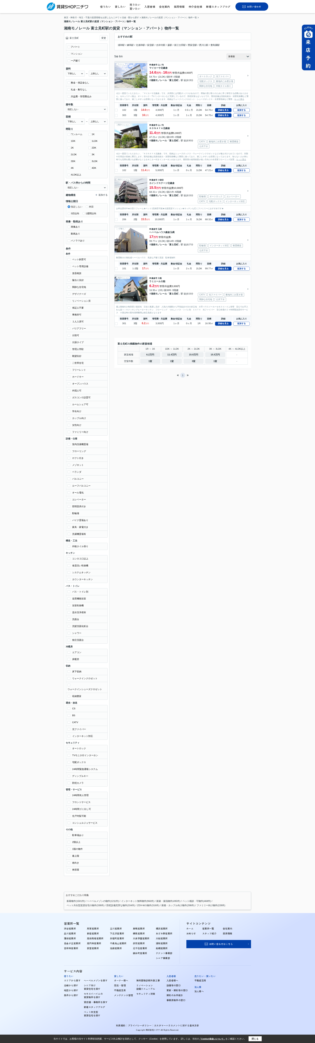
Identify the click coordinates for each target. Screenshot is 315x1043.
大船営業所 (162, 938)
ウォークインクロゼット (84, 678)
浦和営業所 (162, 943)
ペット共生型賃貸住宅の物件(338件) (85, 905)
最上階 (75, 856)
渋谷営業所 (70, 928)
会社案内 (164, 7)
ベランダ (76, 472)
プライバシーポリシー (140, 1025)
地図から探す (71, 990)
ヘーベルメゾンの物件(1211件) (103, 901)
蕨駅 (170, 45)
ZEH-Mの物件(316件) (148, 905)
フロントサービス (81, 802)
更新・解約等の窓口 (177, 990)
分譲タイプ (78, 342)
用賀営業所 (93, 928)
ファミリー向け (80, 432)
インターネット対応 (82, 736)
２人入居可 (78, 321)
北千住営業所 (140, 948)
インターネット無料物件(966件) (137, 901)
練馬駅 (130, 45)
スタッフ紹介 (209, 933)
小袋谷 (161, 180)
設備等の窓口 (174, 985)
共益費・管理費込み (81, 96)
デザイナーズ (79, 294)
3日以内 (75, 213)
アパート (75, 47)
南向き (75, 862)
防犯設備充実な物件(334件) (120, 905)
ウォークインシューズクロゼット (85, 689)
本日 (91, 206)
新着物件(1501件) (76, 901)
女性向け (76, 425)
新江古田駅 (180, 45)
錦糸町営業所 (140, 953)
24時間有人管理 (80, 795)
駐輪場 (75, 513)
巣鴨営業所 (139, 928)
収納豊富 (76, 696)
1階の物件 (77, 849)
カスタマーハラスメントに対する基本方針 (176, 1025)
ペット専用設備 (80, 266)
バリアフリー (79, 328)
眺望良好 (76, 356)
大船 (160, 278)
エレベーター (79, 499)
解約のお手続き (175, 995)
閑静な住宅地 (79, 287)
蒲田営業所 (70, 938)
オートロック (79, 748)
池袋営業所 (116, 948)
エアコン (76, 652)
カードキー (78, 376)
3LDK (94, 161)
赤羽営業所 (139, 943)
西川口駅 (203, 45)
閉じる (255, 1038)
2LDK (74, 154)
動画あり (75, 233)
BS (73, 715)
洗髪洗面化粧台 (80, 626)
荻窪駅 (150, 45)
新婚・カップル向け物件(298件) (178, 905)
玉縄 (160, 229)
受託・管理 (120, 985)
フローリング (79, 451)
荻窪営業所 (93, 948)
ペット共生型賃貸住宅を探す (92, 1013)
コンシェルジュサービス (84, 823)
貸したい (120, 7)
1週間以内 (91, 213)
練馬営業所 (139, 933)
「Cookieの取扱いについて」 (212, 1039)
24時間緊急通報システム (85, 769)
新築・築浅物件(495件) (168, 901)
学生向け (76, 411)
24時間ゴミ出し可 (81, 809)
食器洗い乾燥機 (80, 565)
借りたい (105, 7)
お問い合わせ (254, 6)
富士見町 (173, 80)
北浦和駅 (140, 45)
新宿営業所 (93, 933)
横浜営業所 (162, 928)
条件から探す (71, 995)
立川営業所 (116, 928)
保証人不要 (78, 307)
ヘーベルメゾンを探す (95, 980)
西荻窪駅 (192, 45)
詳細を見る (223, 110)
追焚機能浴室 (79, 598)
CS (73, 708)
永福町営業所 (117, 938)
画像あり (75, 226)
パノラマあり (78, 240)
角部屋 (75, 869)
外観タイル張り (80, 546)
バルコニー (78, 478)
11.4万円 (172, 354)
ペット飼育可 (79, 259)
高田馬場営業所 (95, 938)
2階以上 (76, 842)
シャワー (76, 633)
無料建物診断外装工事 (148, 980)
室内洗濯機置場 (80, 444)
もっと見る (239, 99)
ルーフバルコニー (81, 485)
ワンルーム (76, 134)
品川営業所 (70, 933)
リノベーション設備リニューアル (145, 987)
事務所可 (76, 314)
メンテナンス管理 (123, 995)
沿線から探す (71, 985)
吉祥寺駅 (160, 45)
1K (93, 134)
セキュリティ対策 (145, 993)
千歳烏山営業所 (118, 943)
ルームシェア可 (80, 404)
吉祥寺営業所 (71, 948)
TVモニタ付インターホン (85, 755)
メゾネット (78, 465)
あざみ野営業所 (164, 933)
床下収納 (76, 671)
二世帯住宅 (78, 363)
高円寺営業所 (94, 943)
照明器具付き (79, 506)
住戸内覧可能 (79, 816)
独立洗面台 (78, 640)
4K (72, 168)
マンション (76, 53)
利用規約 (121, 1025)
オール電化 (78, 492)
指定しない (76, 206)
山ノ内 (161, 65)
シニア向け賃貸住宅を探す (92, 987)
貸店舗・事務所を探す (95, 1002)
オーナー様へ (121, 980)
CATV (75, 722)
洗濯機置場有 (79, 534)
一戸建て (75, 60)
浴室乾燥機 (78, 605)
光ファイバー (79, 729)
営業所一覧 (208, 928)
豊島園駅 (215, 45)
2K (72, 147)
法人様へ (199, 991)
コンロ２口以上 (80, 558)
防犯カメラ (78, 783)
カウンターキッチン (82, 579)
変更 (103, 38)
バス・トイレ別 (80, 591)
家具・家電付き (80, 527)
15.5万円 (215, 354)
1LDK (94, 141)
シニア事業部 (163, 958)
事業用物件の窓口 (176, 1000)
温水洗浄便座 (79, 612)
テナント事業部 (164, 953)
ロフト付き (78, 458)
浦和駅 (121, 45)
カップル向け (79, 418)
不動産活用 (120, 990)
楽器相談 (76, 273)
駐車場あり (78, 835)
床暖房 (75, 659)
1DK (73, 141)
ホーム (189, 928)
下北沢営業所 (117, 933)
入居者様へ (172, 980)
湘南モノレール (159, 80)
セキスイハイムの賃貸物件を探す (93, 995)
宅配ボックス (79, 762)
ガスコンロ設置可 (81, 397)
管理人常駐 (78, 349)
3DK (73, 161)
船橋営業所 (162, 948)
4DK (94, 168)
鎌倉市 (154, 65)
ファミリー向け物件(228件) (211, 905)
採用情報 (179, 7)
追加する (241, 110)
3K (93, 154)
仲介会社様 (195, 7)
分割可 (75, 335)
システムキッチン (81, 572)
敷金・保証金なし (80, 82)
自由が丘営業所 (72, 943)
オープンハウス (80, 383)
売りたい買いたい (135, 7)
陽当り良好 (78, 280)
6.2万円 (150, 354)
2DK (94, 147)
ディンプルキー (80, 776)
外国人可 (76, 390)
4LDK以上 (76, 174)
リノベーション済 (81, 301)
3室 (193, 361)
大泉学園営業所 (141, 938)
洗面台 (75, 619)
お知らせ (191, 933)
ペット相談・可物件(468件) (196, 901)
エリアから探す (72, 980)
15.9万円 (193, 354)
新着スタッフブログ (218, 7)
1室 (150, 361)
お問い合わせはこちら (221, 944)
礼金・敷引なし (79, 89)
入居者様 (149, 7)
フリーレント (79, 370)
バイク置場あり (80, 520)
